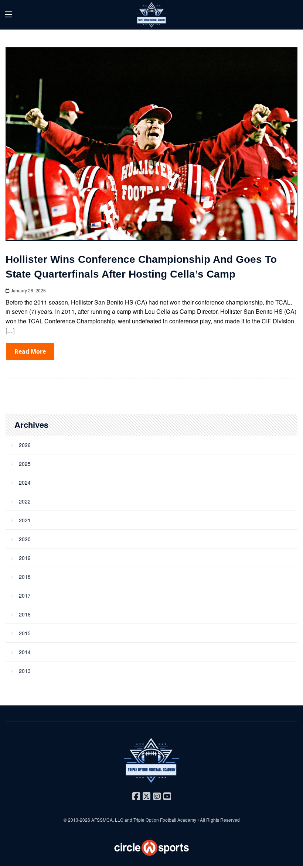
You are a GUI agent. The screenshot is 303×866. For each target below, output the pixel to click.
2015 (25, 633)
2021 (25, 520)
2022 (25, 501)
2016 (25, 614)
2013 (25, 670)
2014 (25, 652)
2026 (25, 445)
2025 (25, 463)
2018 (25, 576)
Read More (30, 351)
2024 (25, 482)
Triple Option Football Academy (164, 820)
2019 (25, 557)
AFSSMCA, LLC (107, 820)
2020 (25, 539)
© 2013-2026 (77, 820)
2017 (25, 595)
